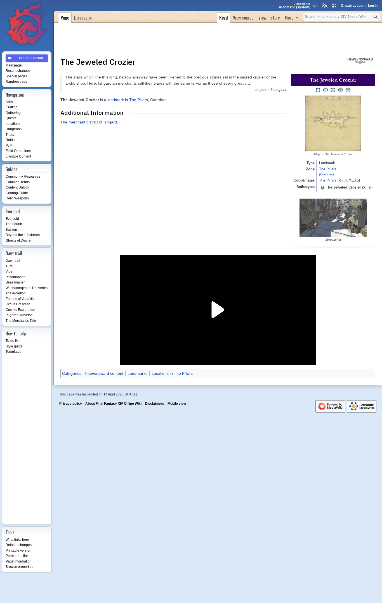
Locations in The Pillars (172, 373)
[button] (291, 17)
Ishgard (110, 122)
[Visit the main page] (26, 24)
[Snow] (348, 90)
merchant (77, 122)
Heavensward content (104, 373)
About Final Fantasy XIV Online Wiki (113, 404)
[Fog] (340, 90)
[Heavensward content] (360, 60)
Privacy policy (70, 404)
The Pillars (327, 169)
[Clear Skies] (317, 90)
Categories (71, 373)
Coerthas (326, 174)
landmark (115, 99)
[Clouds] (333, 90)
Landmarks (137, 373)
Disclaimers (154, 404)
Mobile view (177, 404)
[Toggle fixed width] (334, 5)
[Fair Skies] (325, 90)
